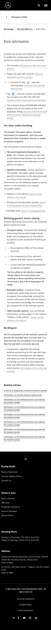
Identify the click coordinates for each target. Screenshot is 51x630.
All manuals (9, 29)
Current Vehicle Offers (11, 476)
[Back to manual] (8, 17)
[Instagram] (30, 618)
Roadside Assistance (10, 506)
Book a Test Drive (9, 472)
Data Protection (25, 610)
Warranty (5, 502)
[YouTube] (24, 618)
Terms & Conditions (25, 598)
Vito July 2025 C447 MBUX (25, 29)
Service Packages (9, 511)
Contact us (6, 480)
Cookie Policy (25, 604)
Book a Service (8, 498)
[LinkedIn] (36, 618)
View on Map (7, 562)
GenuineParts (7, 515)
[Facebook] (18, 618)
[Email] (13, 618)
